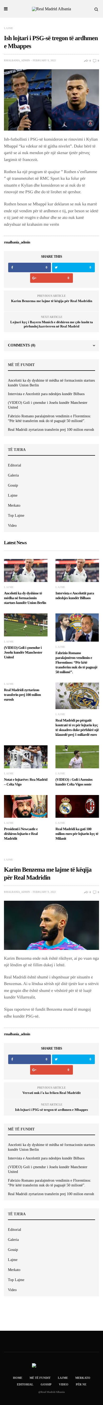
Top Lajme (16, 515)
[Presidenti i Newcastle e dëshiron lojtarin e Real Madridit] (26, 806)
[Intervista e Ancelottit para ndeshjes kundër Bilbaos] (77, 570)
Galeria (13, 475)
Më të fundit (40, 1377)
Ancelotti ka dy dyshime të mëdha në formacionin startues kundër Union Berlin (51, 382)
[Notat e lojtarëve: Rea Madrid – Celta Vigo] (26, 756)
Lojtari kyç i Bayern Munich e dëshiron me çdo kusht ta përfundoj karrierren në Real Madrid (51, 324)
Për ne (81, 1384)
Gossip (13, 485)
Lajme (8, 28)
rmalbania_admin (17, 60)
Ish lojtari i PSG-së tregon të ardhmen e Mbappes (51, 1110)
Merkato (14, 505)
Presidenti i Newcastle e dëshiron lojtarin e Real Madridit (21, 834)
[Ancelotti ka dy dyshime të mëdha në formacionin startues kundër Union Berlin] (26, 570)
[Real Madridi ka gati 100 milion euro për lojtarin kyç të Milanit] (77, 806)
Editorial (14, 465)
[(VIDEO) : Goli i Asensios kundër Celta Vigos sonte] (77, 756)
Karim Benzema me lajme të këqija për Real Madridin (51, 301)
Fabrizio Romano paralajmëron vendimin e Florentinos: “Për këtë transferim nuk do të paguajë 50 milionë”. (49, 418)
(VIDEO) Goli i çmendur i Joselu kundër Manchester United (47, 405)
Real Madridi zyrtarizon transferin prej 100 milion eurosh (51, 430)
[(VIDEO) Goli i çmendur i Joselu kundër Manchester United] (26, 624)
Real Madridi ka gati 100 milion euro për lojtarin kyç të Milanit (76, 834)
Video (12, 526)
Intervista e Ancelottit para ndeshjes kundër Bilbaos (46, 394)
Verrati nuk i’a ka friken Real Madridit (51, 1093)
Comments (21, 345)
